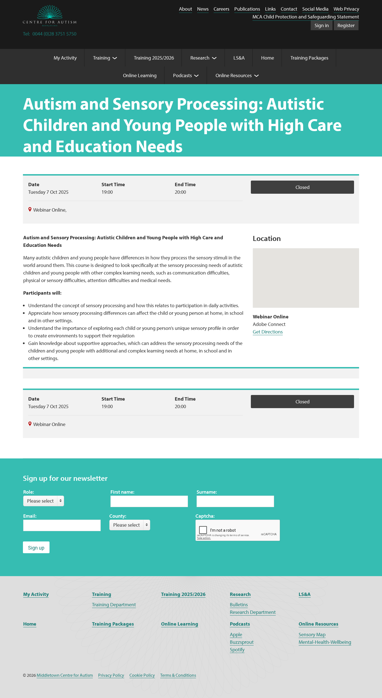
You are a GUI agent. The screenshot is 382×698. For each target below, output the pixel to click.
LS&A (305, 594)
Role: (28, 492)
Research (240, 594)
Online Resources (318, 624)
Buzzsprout (242, 642)
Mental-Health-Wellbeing (325, 642)
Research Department (253, 612)
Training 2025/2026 (183, 594)
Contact (289, 9)
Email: (29, 516)
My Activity (36, 594)
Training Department (114, 604)
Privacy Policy (111, 675)
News (203, 9)
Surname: (207, 492)
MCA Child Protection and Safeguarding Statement (306, 16)
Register (346, 25)
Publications (247, 9)
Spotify (237, 649)
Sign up (36, 548)
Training (101, 594)
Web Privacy (346, 9)
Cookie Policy (142, 675)
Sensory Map (312, 634)
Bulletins (239, 604)
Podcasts (240, 624)
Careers (221, 9)
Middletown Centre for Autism (65, 675)
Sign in (322, 25)
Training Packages (113, 624)
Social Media (315, 9)
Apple (236, 634)
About (185, 9)
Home (29, 624)
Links (270, 9)
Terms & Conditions (178, 675)
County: (117, 516)
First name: (122, 492)
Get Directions (268, 331)
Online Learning (179, 624)
